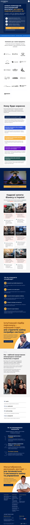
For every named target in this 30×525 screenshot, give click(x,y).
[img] (21, 523)
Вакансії (20, 496)
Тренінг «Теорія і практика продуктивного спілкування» (7, 499)
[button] (15, 28)
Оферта (20, 498)
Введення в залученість (15, 502)
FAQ (19, 497)
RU (20, 517)
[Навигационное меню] (28, 1)
